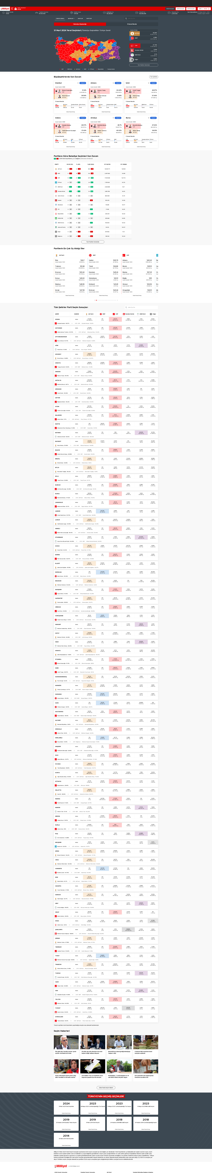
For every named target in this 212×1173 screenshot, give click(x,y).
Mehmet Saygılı (85, 729)
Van (56, 987)
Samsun (58, 891)
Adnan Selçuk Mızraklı (91, 538)
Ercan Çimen (88, 616)
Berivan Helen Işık (85, 904)
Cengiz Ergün (84, 799)
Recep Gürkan (85, 555)
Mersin (125, 263)
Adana (57, 316)
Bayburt (58, 438)
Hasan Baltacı (60, 712)
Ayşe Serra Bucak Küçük (63, 538)
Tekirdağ (58, 943)
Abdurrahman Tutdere (63, 328)
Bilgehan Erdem (61, 398)
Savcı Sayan (84, 346)
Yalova (57, 996)
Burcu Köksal (60, 337)
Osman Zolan (90, 529)
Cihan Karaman (87, 625)
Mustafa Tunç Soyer (85, 668)
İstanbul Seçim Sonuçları (88, 1169)
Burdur (57, 481)
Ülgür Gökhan (84, 503)
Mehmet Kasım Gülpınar (63, 930)
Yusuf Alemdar (61, 886)
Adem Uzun (60, 921)
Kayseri (58, 717)
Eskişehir (58, 586)
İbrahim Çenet (60, 869)
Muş (56, 830)
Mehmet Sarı (85, 363)
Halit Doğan (60, 895)
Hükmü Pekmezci (84, 442)
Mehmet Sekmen (61, 581)
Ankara (125, 257)
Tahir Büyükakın (61, 764)
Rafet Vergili (85, 686)
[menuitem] (88, 54)
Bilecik (57, 446)
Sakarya (58, 882)
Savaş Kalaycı (60, 694)
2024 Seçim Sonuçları (60, 1169)
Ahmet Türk (60, 808)
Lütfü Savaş (85, 633)
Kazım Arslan (60, 1008)
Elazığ (57, 560)
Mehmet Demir (85, 433)
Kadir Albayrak (85, 947)
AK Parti (137, 30)
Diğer (136, 56)
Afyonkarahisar (61, 333)
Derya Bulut (60, 738)
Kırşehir (58, 743)
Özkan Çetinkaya (61, 686)
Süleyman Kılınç (91, 328)
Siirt (56, 900)
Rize (56, 257)
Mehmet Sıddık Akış (62, 625)
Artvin (57, 394)
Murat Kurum (66, 92)
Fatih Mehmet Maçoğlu (86, 973)
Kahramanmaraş (61, 673)
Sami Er (59, 790)
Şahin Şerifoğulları (61, 564)
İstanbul (58, 656)
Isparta (58, 647)
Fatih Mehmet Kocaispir (69, 127)
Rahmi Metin (60, 878)
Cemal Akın (90, 424)
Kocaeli (58, 760)
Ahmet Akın (60, 415)
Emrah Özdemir (61, 851)
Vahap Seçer (60, 816)
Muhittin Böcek (102, 122)
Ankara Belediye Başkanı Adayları (143, 1171)
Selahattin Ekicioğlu (62, 747)
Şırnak (57, 287)
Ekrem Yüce (86, 886)
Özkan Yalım (60, 982)
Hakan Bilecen (60, 755)
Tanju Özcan (60, 476)
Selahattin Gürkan (84, 790)
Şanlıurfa (58, 926)
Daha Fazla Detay (70, 108)
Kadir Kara (83, 869)
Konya (57, 275)
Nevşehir (58, 839)
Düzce (57, 542)
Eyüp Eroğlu (92, 956)
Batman (58, 429)
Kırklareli (92, 281)
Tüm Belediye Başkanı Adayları (63, 1171)
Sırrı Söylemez (61, 834)
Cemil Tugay (136, 87)
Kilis (56, 752)
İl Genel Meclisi (132, 21)
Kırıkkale (58, 725)
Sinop (57, 908)
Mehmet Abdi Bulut (87, 755)
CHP (136, 42)
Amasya (58, 359)
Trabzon (58, 263)
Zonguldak (126, 287)
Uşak (57, 978)
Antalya (58, 377)
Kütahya (58, 778)
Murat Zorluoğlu (89, 965)
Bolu (57, 473)
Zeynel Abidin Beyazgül (93, 930)
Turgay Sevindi (61, 363)
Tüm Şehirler (153, 73)
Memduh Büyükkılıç (62, 721)
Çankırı (91, 257)
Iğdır (57, 638)
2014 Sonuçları (191, 5)
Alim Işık (83, 782)
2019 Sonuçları (180, 5)
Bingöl (57, 455)
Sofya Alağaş (60, 904)
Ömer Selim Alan (87, 1017)
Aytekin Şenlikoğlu (85, 607)
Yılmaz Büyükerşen (84, 590)
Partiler (89, 15)
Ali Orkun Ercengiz (61, 485)
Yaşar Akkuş (87, 642)
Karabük (58, 682)
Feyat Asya (86, 834)
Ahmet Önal (60, 729)
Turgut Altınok (102, 92)
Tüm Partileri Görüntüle (144, 61)
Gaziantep (58, 595)
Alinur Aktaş (136, 127)
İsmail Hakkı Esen (61, 511)
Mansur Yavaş (101, 87)
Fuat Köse (59, 607)
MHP (136, 34)
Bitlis (57, 464)
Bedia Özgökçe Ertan (87, 991)
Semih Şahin (87, 450)
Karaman (92, 269)
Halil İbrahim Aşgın (61, 520)
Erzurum (58, 269)
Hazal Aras (60, 346)
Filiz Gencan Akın (61, 555)
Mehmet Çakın (85, 982)
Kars (57, 699)
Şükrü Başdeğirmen (62, 651)
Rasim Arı (59, 843)
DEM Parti (137, 51)
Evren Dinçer (60, 354)
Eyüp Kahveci (60, 782)
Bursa (57, 490)
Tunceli (58, 969)
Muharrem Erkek (61, 503)
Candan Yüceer (61, 947)
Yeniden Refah (139, 47)
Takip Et (83, 79)
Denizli (57, 525)
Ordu (158, 269)
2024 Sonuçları (170, 5)
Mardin (57, 804)
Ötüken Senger (61, 703)
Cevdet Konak (60, 973)
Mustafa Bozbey (137, 122)
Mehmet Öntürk (61, 633)
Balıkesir (58, 412)
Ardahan (58, 385)
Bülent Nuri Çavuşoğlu (62, 529)
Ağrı (56, 342)
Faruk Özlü (60, 546)
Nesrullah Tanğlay (61, 468)
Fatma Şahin (60, 599)
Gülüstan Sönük (61, 433)
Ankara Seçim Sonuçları (87, 1171)
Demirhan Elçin (85, 398)
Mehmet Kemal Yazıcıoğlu (63, 956)
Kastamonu (59, 708)
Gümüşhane (93, 275)
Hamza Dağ (136, 92)
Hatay (57, 630)
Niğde (57, 847)
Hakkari (58, 621)
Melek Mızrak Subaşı (62, 450)
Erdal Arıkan (60, 459)
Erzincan (92, 287)
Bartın (57, 420)
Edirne (57, 551)
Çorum (57, 516)
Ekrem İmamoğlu (67, 87)
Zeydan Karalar (66, 122)
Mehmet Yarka (61, 939)
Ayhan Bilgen (85, 703)
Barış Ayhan (84, 912)
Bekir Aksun (60, 572)
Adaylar (80, 15)
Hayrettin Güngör (85, 677)
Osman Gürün (81, 825)
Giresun (125, 281)
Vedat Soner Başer (62, 616)
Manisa (125, 269)
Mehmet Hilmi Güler (62, 860)
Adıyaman (58, 324)
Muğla (125, 275)
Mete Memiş (60, 442)
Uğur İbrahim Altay (62, 773)
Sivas (57, 917)
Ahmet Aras (60, 825)
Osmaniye (58, 865)
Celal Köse (85, 1008)
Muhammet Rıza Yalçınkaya (64, 424)
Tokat (91, 263)
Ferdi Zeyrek (60, 799)
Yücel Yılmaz (84, 415)
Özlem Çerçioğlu (61, 407)
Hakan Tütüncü (102, 127)
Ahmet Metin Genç (62, 965)
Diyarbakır (59, 534)
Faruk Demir (60, 389)
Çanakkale (59, 499)
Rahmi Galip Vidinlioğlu (86, 712)
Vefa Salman (84, 1000)
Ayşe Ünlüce (60, 590)
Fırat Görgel (60, 677)
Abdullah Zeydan (61, 991)
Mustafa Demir (85, 895)
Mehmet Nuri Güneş (62, 642)
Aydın (57, 403)
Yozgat (57, 1004)
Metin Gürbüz (60, 912)
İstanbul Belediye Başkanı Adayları (143, 1169)
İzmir (57, 664)
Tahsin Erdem (60, 1017)
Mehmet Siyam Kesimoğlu (88, 738)
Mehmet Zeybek (86, 337)
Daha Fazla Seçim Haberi (106, 1084)
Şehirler (70, 15)
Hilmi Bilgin (83, 921)
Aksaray (58, 351)
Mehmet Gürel (60, 1000)
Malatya (58, 281)
